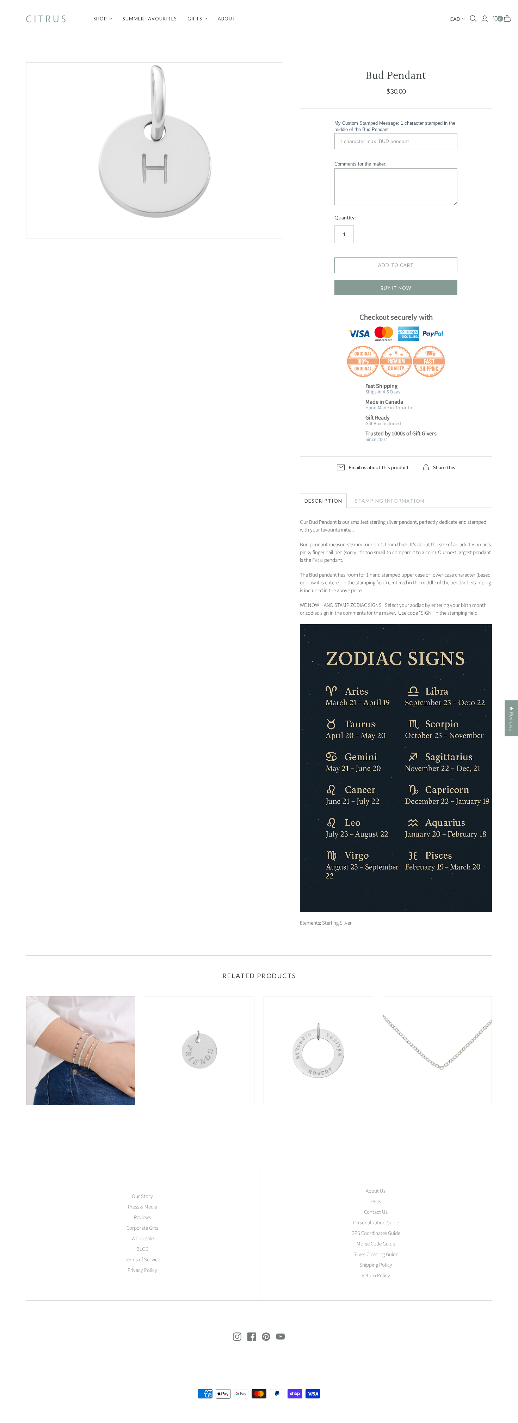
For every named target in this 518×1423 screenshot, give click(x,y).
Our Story (142, 1196)
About (227, 18)
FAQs (375, 1201)
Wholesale (142, 1238)
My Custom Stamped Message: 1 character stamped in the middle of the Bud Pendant (394, 126)
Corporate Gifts (142, 1228)
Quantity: (345, 217)
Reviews (142, 1217)
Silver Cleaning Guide (375, 1254)
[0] (496, 19)
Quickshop (52, 1117)
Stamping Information (389, 501)
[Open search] (473, 18)
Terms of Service (142, 1259)
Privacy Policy (142, 1270)
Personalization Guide (376, 1222)
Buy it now (396, 288)
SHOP (100, 18)
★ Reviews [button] (511, 718)
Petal (317, 560)
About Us (376, 1191)
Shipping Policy (375, 1265)
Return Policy (376, 1275)
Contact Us (376, 1212)
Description (323, 501)
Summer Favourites (150, 18)
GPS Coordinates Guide (375, 1233)
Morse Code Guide (376, 1244)
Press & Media (142, 1207)
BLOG (142, 1249)
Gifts (194, 18)
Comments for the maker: (360, 164)
